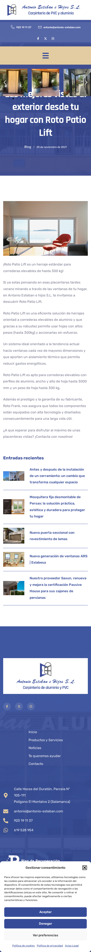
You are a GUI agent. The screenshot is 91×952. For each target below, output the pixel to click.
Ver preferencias (45, 935)
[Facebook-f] (38, 38)
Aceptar (45, 912)
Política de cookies (23, 945)
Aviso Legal (72, 945)
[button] (85, 868)
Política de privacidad (50, 945)
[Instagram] (52, 38)
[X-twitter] (45, 38)
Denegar (45, 924)
